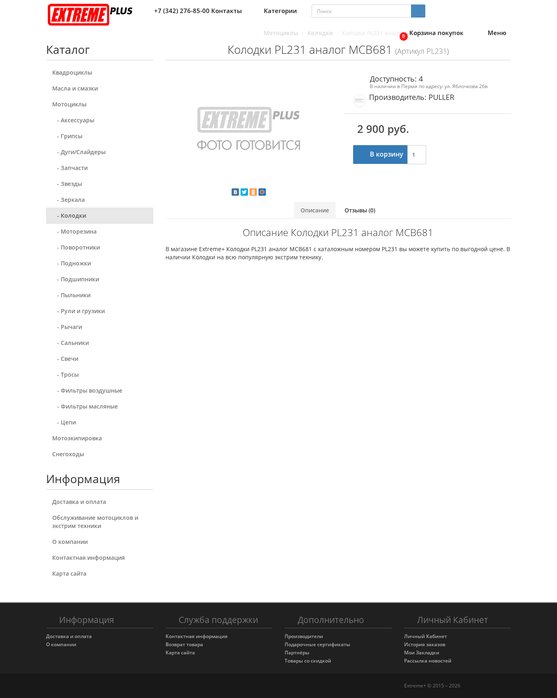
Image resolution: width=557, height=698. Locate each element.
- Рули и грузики (78, 311)
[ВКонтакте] (235, 192)
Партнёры (297, 652)
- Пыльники (71, 295)
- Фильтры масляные (85, 406)
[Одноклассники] (253, 192)
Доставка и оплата (79, 502)
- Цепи (64, 422)
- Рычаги (67, 327)
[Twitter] (244, 192)
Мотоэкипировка (77, 438)
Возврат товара (184, 644)
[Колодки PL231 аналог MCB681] (249, 130)
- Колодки (69, 215)
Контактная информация (88, 557)
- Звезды (67, 184)
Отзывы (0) (360, 210)
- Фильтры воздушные (87, 390)
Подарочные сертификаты (317, 644)
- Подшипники (75, 279)
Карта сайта (69, 573)
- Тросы (65, 374)
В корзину (385, 154)
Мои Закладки (421, 652)
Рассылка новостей (427, 660)
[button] (429, 33)
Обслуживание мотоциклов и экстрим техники (95, 522)
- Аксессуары (73, 120)
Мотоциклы (69, 104)
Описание (315, 210)
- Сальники (70, 343)
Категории (280, 11)
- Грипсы (67, 136)
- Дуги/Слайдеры (79, 152)
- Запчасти (70, 168)
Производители (304, 636)
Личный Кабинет (425, 636)
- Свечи (65, 358)
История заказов (424, 644)
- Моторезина (74, 231)
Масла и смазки (75, 88)
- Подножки (71, 263)
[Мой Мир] (262, 192)
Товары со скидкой (308, 660)
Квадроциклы (72, 72)
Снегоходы (68, 454)
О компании (70, 542)
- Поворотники (76, 247)
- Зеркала (68, 199)
